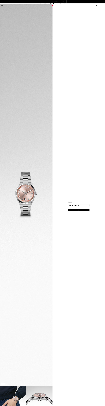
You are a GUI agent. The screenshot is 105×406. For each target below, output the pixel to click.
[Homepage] (52, 5)
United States (55, 1)
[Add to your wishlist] (88, 201)
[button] (101, 5)
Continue (64, 1)
